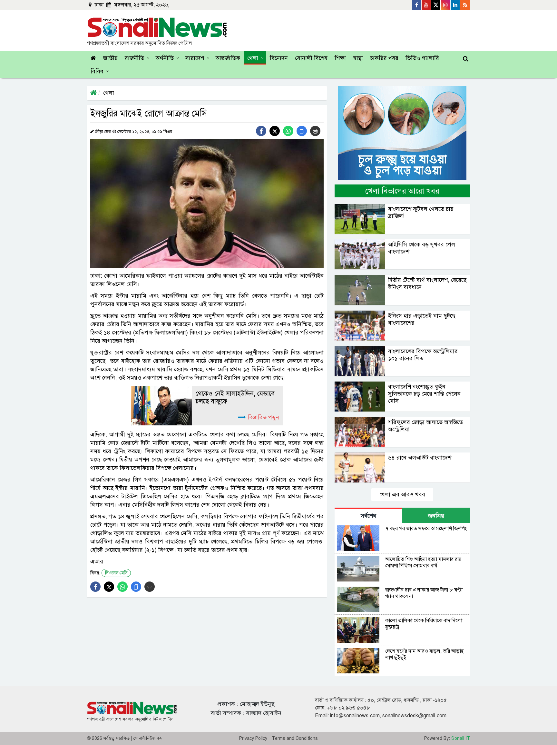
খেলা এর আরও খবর (402, 494)
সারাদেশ (194, 58)
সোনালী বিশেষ (311, 58)
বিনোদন (279, 58)
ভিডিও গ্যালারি (422, 58)
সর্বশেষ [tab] (368, 515)
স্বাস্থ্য (358, 58)
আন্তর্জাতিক (228, 58)
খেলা (252, 58)
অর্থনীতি (165, 58)
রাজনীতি (134, 58)
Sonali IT (460, 738)
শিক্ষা (340, 58)
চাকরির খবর (384, 58)
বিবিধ (97, 71)
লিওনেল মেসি (116, 573)
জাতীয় (110, 58)
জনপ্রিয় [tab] (436, 515)
